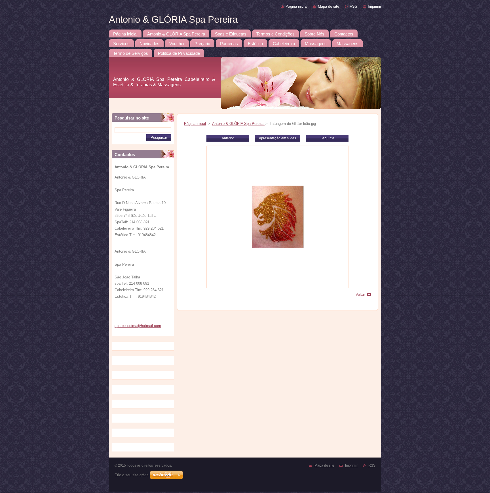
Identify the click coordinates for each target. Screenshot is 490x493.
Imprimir (374, 6)
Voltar (360, 294)
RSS (353, 6)
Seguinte (327, 138)
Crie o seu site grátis (132, 475)
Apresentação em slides (277, 138)
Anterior (228, 138)
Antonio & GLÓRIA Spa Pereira (238, 123)
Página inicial (296, 6)
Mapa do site (328, 6)
